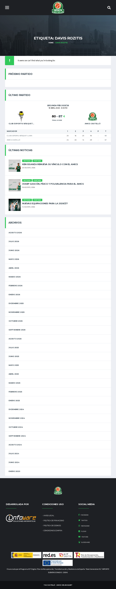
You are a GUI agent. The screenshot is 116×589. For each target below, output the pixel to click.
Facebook (84, 515)
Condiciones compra (53, 530)
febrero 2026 (15, 286)
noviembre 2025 (16, 312)
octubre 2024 (16, 427)
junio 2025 (14, 356)
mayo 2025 (14, 365)
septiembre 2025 (17, 330)
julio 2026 (14, 241)
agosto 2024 (15, 445)
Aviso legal (49, 515)
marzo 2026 (15, 277)
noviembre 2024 (17, 418)
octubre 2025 (15, 321)
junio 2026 (14, 250)
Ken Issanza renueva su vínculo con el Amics (50, 164)
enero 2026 (14, 295)
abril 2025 (14, 374)
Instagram (85, 526)
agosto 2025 (15, 339)
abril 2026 (14, 268)
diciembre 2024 (16, 409)
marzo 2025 (14, 383)
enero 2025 (14, 400)
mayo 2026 (14, 259)
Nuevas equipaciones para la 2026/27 (45, 203)
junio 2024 (14, 462)
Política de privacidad (54, 520)
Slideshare (85, 542)
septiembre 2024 (17, 436)
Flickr (83, 531)
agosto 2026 (15, 233)
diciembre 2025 (16, 303)
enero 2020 (14, 471)
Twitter (84, 520)
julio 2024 (14, 453)
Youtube (84, 537)
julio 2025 (14, 348)
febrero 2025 (15, 392)
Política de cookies (52, 525)
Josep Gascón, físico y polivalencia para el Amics (53, 184)
